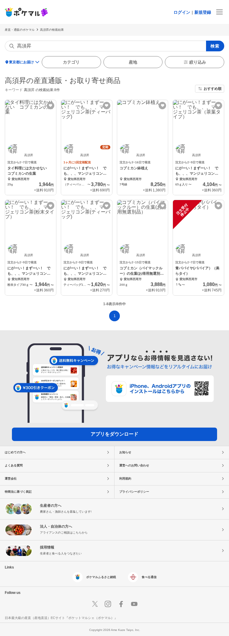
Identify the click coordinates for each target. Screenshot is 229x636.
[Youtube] (134, 604)
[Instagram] (107, 604)
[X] (94, 604)
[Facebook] (121, 604)
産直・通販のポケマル (20, 29)
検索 (215, 46)
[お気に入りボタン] (50, 105)
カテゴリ (71, 62)
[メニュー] (219, 12)
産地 (133, 62)
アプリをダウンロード (114, 434)
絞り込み (197, 62)
